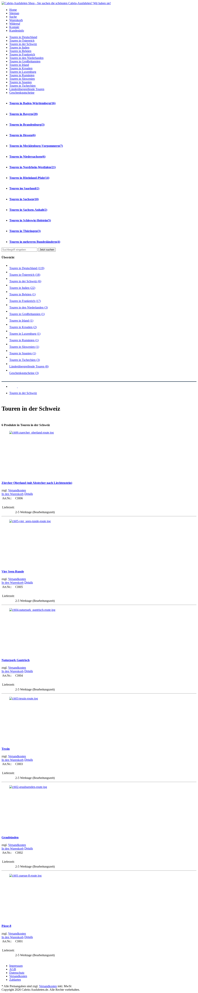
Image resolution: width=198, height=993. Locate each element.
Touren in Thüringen (25, 231)
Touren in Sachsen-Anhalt (28, 209)
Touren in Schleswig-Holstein (30, 220)
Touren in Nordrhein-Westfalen (32, 167)
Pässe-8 (6, 925)
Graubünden (10, 837)
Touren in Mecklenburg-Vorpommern (36, 145)
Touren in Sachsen (24, 199)
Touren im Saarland (24, 188)
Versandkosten (17, 490)
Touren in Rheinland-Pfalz (29, 177)
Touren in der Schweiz (23, 393)
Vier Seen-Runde (13, 571)
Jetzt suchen (47, 249)
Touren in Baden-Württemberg (32, 103)
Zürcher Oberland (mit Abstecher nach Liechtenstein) (37, 482)
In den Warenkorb (13, 494)
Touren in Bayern (23, 114)
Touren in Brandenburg (26, 124)
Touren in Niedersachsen (27, 156)
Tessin (6, 748)
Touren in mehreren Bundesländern (34, 241)
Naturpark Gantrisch (16, 660)
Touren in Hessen (22, 135)
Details (28, 493)
